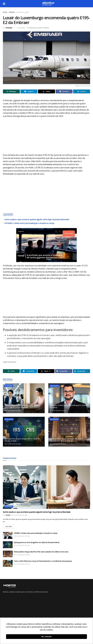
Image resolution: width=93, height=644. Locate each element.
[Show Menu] (4, 3)
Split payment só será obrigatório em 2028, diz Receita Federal (22, 440)
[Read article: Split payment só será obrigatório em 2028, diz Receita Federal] (24, 432)
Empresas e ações (23, 12)
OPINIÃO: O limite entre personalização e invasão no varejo (29, 223)
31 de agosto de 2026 (13, 410)
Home (5, 12)
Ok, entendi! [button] (46, 636)
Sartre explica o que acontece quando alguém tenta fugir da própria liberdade (37, 219)
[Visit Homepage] (48, 3)
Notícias (12, 12)
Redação (9, 28)
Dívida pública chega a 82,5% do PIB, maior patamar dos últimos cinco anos (66, 440)
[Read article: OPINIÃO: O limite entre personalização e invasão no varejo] (69, 398)
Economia (8, 386)
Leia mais (9, 526)
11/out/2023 (21, 28)
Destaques (54, 386)
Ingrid (8, 515)
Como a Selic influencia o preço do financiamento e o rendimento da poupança (43, 561)
